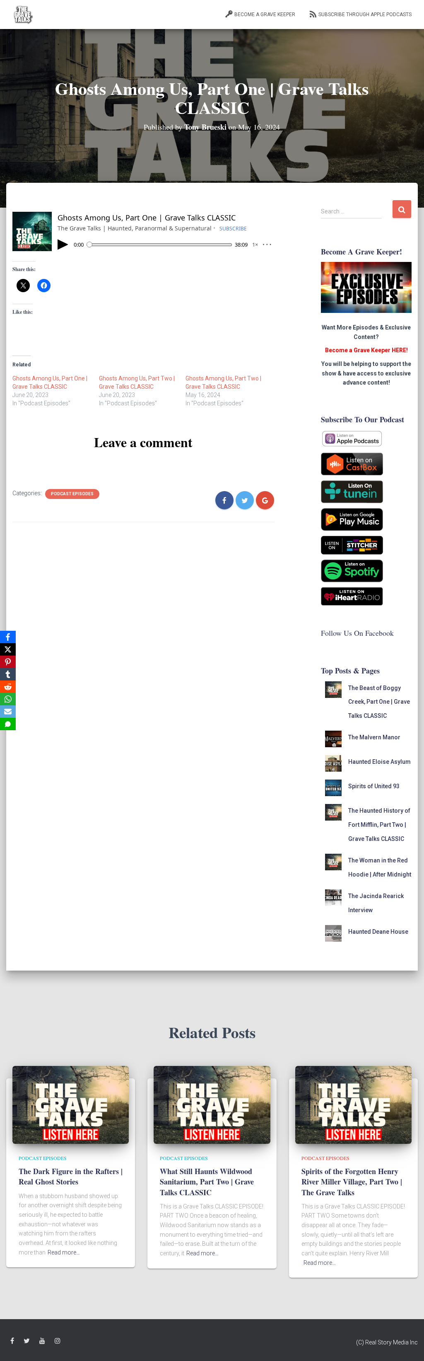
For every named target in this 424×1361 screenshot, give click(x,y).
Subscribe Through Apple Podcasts (365, 14)
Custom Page (12, 1341)
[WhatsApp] (8, 699)
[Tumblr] (8, 674)
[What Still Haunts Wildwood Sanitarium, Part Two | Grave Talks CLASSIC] (212, 1104)
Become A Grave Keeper (264, 14)
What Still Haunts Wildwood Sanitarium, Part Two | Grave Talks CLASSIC (207, 1181)
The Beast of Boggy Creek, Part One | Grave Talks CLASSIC (379, 702)
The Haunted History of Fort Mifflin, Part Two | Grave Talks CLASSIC (379, 824)
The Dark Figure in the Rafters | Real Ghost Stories (71, 1176)
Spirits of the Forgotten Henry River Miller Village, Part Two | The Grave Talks (351, 1181)
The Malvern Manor (374, 737)
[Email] (8, 711)
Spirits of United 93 (374, 786)
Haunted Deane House (378, 931)
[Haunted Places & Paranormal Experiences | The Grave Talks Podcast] (22, 14)
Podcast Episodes (72, 494)
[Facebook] (8, 637)
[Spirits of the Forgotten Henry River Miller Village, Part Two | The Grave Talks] (353, 1104)
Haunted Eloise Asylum (379, 761)
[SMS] (8, 724)
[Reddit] (8, 686)
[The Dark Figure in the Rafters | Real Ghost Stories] (70, 1104)
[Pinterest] (8, 662)
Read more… (64, 1252)
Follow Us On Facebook (357, 633)
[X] (8, 649)
